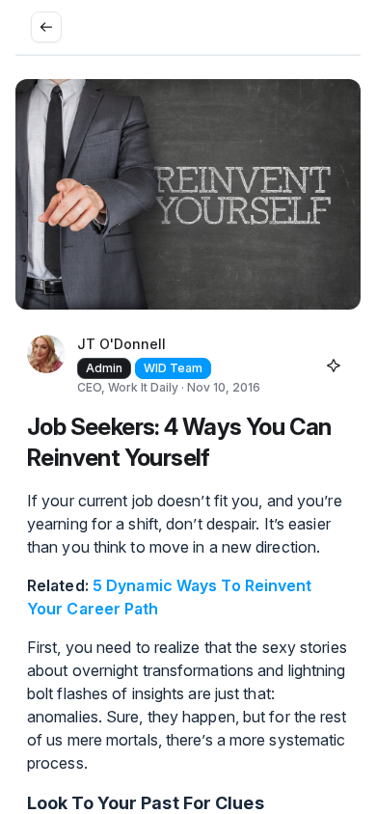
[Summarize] (333, 365)
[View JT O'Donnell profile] (46, 365)
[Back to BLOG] (46, 27)
